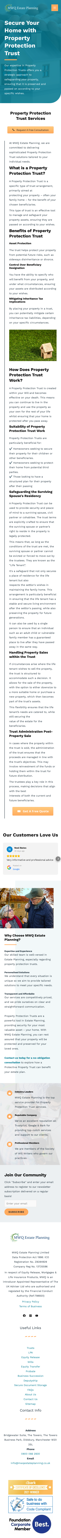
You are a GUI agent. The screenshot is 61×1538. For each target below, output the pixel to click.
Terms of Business (30, 1306)
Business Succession (31, 1375)
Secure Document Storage (30, 1385)
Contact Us (30, 1399)
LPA (30, 1352)
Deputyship (31, 1380)
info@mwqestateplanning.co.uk (30, 1463)
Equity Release (30, 1357)
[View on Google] (10, 849)
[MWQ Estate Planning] (22, 8)
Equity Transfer (30, 1366)
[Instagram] (30, 1315)
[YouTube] (36, 1315)
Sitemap (30, 1403)
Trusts (30, 1347)
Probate (30, 1371)
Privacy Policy (30, 1301)
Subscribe (16, 1211)
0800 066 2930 (30, 1453)
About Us (30, 1394)
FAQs (30, 1389)
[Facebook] (24, 1315)
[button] (3, 858)
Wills (30, 1361)
